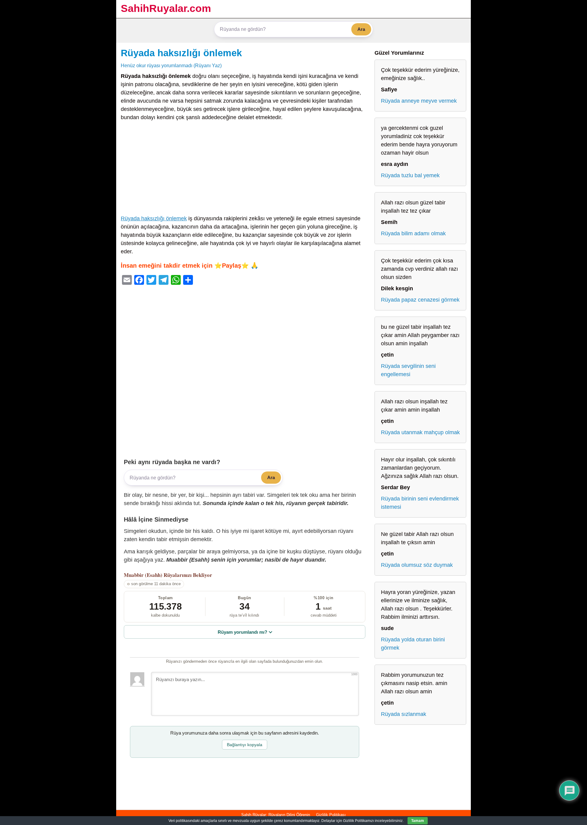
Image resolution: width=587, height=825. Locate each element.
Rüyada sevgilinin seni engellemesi (408, 370)
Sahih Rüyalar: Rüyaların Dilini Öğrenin (275, 814)
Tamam (417, 821)
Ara (361, 29)
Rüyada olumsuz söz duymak (417, 565)
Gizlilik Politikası (331, 814)
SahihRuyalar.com (166, 8)
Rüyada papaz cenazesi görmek (420, 300)
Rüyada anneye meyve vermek (419, 101)
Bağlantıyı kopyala (244, 744)
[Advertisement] (244, 169)
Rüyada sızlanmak (403, 714)
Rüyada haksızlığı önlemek (181, 53)
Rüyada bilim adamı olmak (413, 233)
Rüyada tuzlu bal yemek (410, 175)
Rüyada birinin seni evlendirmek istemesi (420, 503)
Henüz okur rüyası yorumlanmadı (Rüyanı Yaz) (171, 65)
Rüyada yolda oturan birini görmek (413, 643)
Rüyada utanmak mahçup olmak (420, 432)
